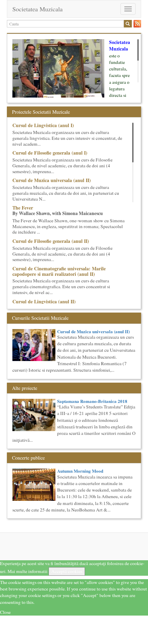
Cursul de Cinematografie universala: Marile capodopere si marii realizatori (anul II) (59, 271)
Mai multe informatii (27, 571)
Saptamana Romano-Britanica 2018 (92, 401)
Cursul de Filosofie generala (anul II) (50, 241)
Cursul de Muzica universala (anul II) (51, 180)
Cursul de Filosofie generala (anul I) (49, 152)
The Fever (22, 207)
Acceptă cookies (66, 571)
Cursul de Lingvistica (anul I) (43, 125)
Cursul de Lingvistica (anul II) (44, 301)
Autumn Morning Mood (80, 471)
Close (5, 612)
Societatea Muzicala (37, 9)
